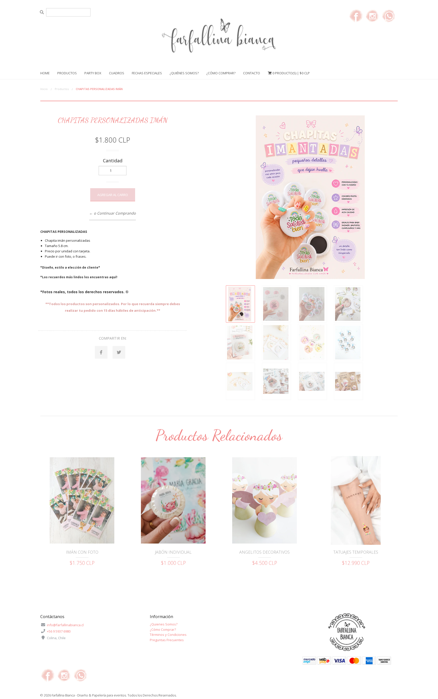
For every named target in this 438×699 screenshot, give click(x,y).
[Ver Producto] (82, 538)
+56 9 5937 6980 (58, 631)
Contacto (251, 73)
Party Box (92, 73)
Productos (67, 73)
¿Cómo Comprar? (163, 629)
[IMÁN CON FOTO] (82, 500)
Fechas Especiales (147, 73)
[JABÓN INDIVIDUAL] (173, 500)
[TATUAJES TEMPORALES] (356, 500)
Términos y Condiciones (168, 634)
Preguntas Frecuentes (167, 640)
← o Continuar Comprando (112, 213)
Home (45, 73)
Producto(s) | (291, 73)
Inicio (44, 89)
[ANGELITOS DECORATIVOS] (264, 500)
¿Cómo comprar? (220, 73)
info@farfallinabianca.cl (65, 625)
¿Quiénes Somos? (184, 73)
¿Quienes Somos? (163, 624)
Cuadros (116, 73)
